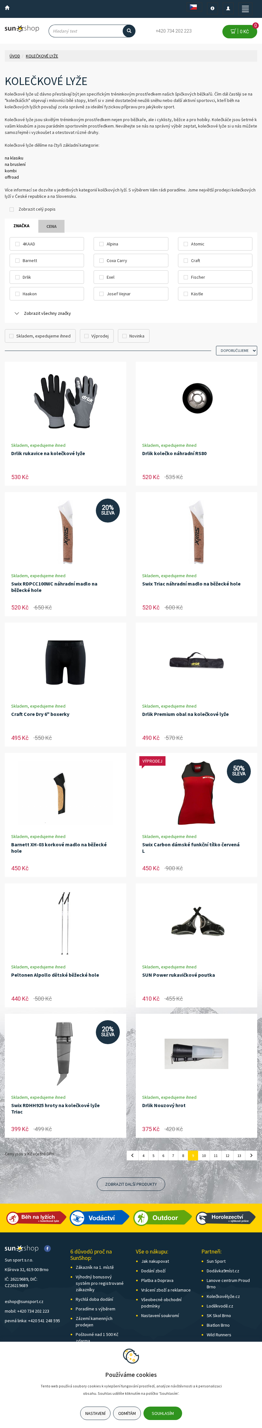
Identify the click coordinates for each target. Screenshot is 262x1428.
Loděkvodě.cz (220, 1306)
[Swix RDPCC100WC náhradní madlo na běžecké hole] (65, 532)
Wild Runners (219, 1335)
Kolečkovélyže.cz (223, 1296)
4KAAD (29, 244)
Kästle (197, 294)
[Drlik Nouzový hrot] (196, 1054)
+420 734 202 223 (174, 31)
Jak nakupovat (155, 1261)
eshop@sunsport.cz (24, 1301)
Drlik (27, 277)
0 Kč (247, 29)
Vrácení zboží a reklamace (166, 1290)
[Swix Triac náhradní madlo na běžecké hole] (196, 532)
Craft (195, 260)
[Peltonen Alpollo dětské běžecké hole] (65, 923)
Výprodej (100, 336)
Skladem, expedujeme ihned (43, 336)
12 (227, 1155)
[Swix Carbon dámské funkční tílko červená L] (196, 793)
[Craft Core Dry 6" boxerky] (65, 663)
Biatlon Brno (218, 1325)
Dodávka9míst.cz (223, 1271)
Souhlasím (163, 1413)
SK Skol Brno (219, 1315)
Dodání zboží (153, 1271)
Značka (21, 226)
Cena (51, 226)
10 (204, 1155)
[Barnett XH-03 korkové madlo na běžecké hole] (65, 793)
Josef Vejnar (119, 294)
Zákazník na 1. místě (95, 1267)
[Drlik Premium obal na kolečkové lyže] (196, 663)
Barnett (30, 260)
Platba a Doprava (157, 1280)
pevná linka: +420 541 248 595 (32, 1320)
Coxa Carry (117, 260)
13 (239, 1155)
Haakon (30, 294)
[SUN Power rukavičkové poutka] (196, 923)
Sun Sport (216, 1261)
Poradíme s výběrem (95, 1309)
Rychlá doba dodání (94, 1299)
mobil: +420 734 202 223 (27, 1311)
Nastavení (95, 1413)
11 (216, 1155)
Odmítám (127, 1413)
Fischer (198, 277)
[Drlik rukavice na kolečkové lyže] (65, 402)
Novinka (136, 336)
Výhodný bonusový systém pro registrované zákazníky (100, 1283)
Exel (110, 277)
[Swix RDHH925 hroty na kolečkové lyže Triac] (65, 1054)
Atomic (197, 244)
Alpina (112, 244)
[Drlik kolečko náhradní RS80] (196, 402)
